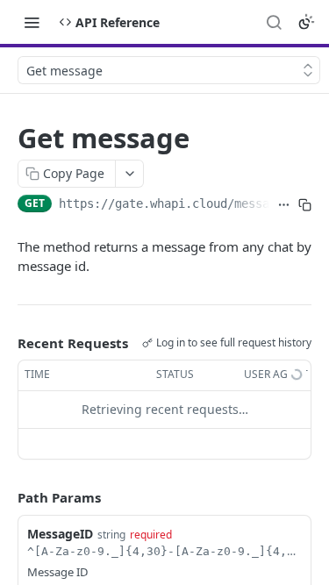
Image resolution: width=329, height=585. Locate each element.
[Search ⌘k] (274, 22)
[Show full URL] (283, 205)
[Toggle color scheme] (306, 22)
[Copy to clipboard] (304, 205)
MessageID (60, 533)
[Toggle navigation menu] (32, 22)
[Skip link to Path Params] (5, 497)
